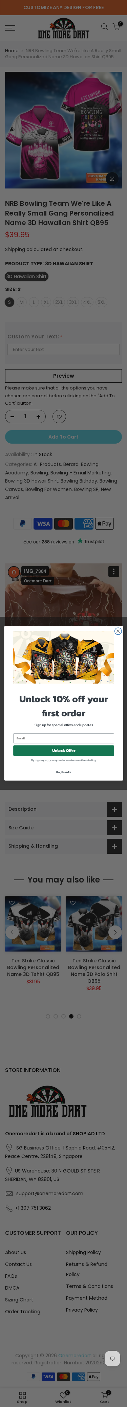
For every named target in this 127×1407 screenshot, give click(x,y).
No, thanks (63, 771)
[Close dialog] (118, 631)
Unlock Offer (63, 751)
